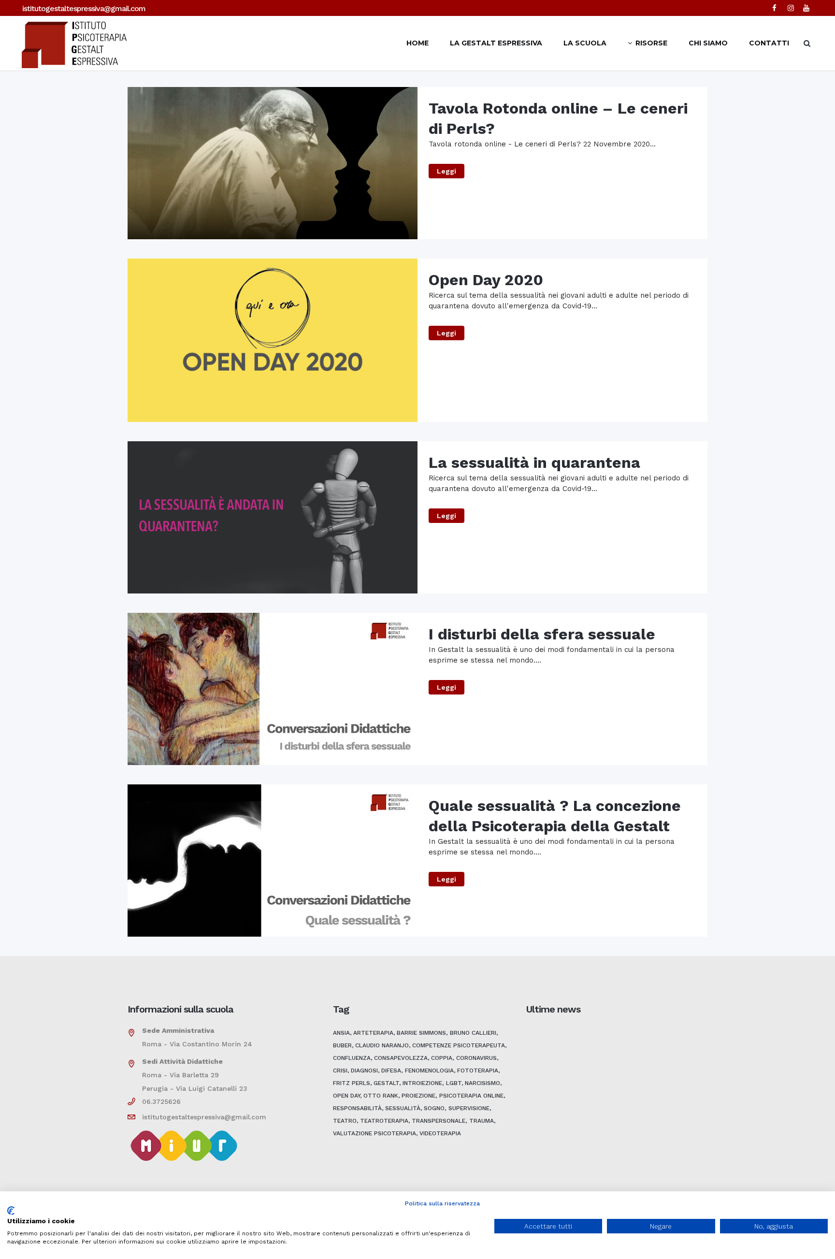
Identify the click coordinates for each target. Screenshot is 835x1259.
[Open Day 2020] (273, 340)
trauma (481, 1120)
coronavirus (476, 1058)
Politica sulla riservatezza (442, 1203)
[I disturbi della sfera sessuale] (273, 689)
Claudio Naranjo (382, 1045)
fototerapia (477, 1070)
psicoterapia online (471, 1095)
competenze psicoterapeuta (458, 1045)
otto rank (380, 1095)
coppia (441, 1058)
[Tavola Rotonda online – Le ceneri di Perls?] (273, 163)
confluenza (352, 1058)
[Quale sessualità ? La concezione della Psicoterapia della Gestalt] (273, 860)
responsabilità (357, 1108)
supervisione (468, 1108)
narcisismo (482, 1083)
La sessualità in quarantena (534, 462)
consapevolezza (401, 1058)
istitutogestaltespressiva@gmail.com (83, 8)
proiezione (418, 1095)
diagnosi (364, 1070)
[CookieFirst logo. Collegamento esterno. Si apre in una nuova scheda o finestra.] (10, 1210)
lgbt (453, 1083)
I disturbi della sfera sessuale (542, 634)
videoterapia (440, 1133)
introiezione (422, 1083)
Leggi (446, 171)
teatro (345, 1120)
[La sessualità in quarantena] (273, 517)
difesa (391, 1070)
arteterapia (373, 1032)
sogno (434, 1108)
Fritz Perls (351, 1083)
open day (346, 1095)
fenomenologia (429, 1070)
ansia (341, 1032)
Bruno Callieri (473, 1032)
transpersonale (438, 1120)
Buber (342, 1045)
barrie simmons (421, 1032)
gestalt (386, 1083)
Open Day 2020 (486, 280)
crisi (340, 1070)
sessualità (402, 1108)
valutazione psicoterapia (374, 1133)
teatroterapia (384, 1120)
